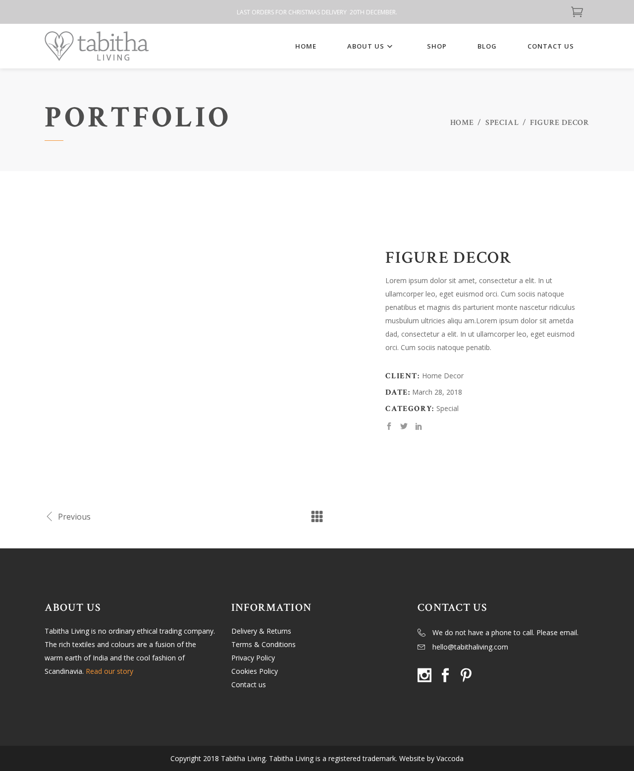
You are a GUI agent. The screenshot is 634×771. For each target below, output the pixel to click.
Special (502, 123)
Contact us (248, 684)
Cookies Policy (254, 671)
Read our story (109, 671)
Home (462, 123)
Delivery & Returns (261, 631)
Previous (74, 516)
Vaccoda (450, 758)
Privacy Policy (253, 657)
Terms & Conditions (263, 644)
